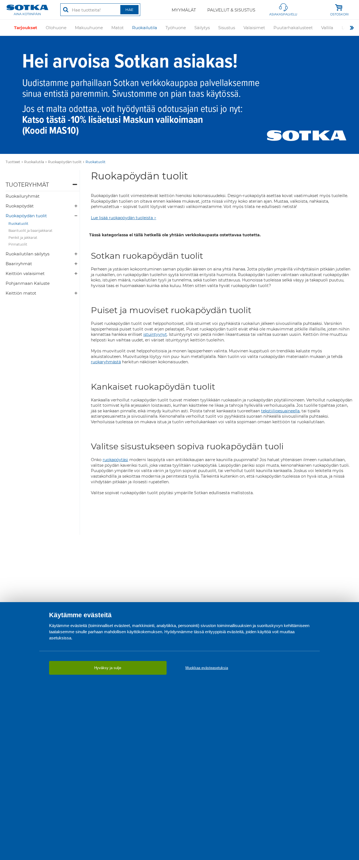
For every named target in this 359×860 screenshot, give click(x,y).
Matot (117, 27)
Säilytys (202, 27)
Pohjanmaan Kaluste (28, 283)
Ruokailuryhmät (23, 196)
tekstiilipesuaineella (280, 410)
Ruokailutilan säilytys (27, 253)
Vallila (327, 27)
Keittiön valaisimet (25, 273)
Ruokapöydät (20, 206)
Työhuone (175, 27)
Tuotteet (13, 162)
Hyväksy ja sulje (107, 668)
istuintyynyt (155, 334)
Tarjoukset (25, 27)
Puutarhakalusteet (293, 27)
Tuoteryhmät (27, 184)
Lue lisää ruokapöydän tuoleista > (123, 217)
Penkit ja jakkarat (22, 237)
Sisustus (226, 27)
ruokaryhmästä (106, 361)
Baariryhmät (19, 263)
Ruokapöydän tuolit (65, 162)
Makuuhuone (89, 27)
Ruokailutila (144, 27)
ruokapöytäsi (115, 459)
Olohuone (56, 27)
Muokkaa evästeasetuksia (206, 668)
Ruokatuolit (95, 162)
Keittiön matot (21, 293)
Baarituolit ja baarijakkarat (30, 230)
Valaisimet (254, 27)
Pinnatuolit (17, 244)
